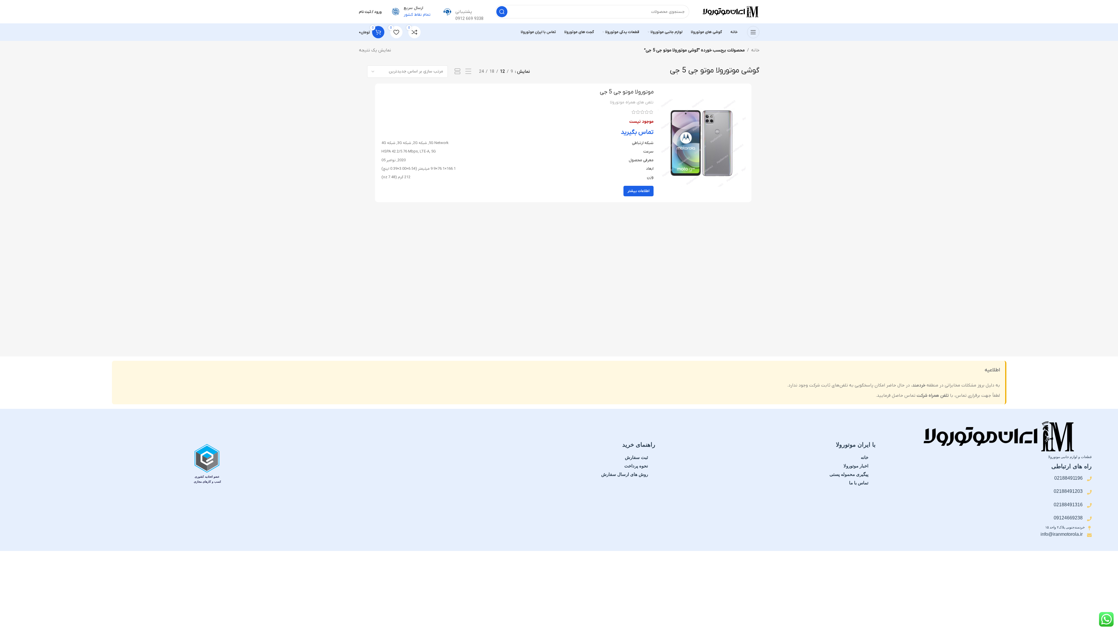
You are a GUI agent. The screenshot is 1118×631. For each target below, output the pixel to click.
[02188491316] (1089, 505)
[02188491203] (1089, 492)
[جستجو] (501, 11)
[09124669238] (1089, 518)
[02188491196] (1089, 478)
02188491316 (1068, 504)
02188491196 (1068, 478)
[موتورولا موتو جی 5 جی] (702, 143)
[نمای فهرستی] (468, 71)
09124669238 (1068, 517)
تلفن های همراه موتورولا (632, 102)
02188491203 (1068, 491)
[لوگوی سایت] (730, 11)
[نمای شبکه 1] (458, 71)
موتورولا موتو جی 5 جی (627, 92)
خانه (755, 50)
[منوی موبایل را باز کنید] (753, 32)
